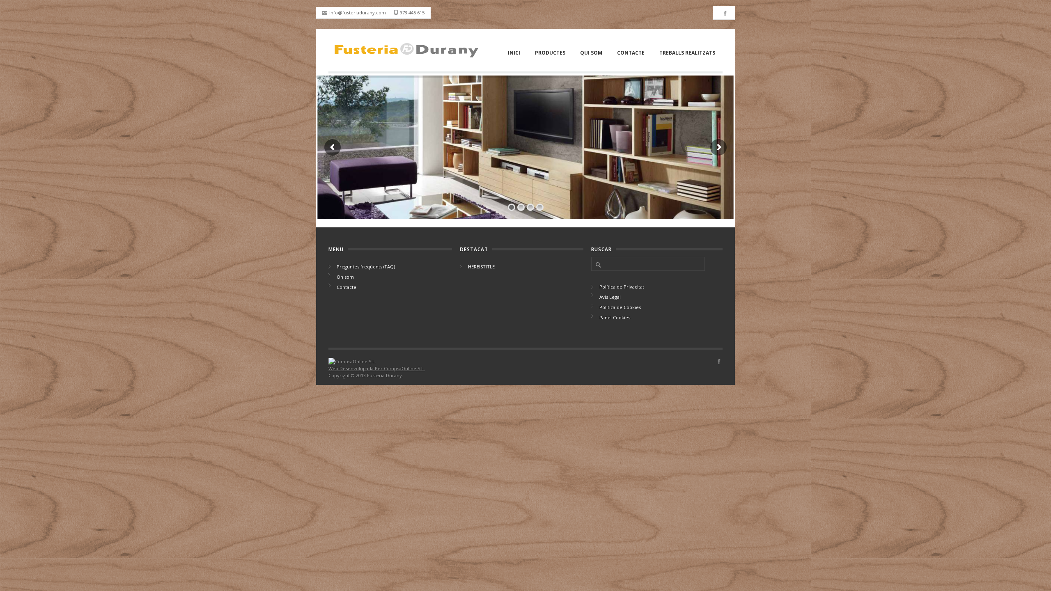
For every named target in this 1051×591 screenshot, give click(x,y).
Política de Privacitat (621, 287)
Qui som (591, 52)
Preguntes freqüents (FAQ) (366, 266)
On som (345, 277)
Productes (550, 52)
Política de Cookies (620, 307)
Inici (514, 52)
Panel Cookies (614, 317)
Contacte (631, 52)
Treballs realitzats (687, 52)
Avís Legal (610, 297)
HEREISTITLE (481, 266)
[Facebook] (725, 15)
